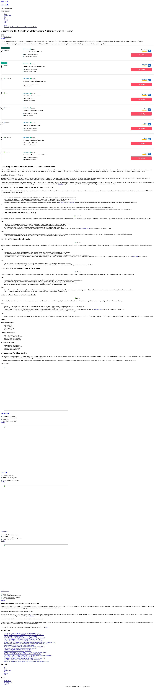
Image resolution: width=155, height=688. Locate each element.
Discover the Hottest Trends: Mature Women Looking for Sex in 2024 (21, 633)
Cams (5, 21)
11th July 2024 (4, 38)
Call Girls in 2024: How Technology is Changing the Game (19, 645)
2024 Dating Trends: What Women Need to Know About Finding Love (22, 659)
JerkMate (4, 531)
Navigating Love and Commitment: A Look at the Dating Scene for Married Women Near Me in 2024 (29, 642)
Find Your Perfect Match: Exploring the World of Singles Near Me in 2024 (22, 639)
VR (5, 22)
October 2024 (7, 681)
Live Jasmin (5, 413)
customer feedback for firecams (66, 202)
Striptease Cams (98, 309)
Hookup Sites (7, 15)
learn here (60, 184)
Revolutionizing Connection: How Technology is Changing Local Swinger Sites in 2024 (26, 643)
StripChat (4, 472)
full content (135, 256)
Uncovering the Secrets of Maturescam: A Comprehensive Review (20, 27)
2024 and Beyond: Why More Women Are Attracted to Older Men (20, 636)
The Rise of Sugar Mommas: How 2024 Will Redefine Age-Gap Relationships (23, 640)
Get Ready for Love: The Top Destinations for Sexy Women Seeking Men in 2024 (24, 638)
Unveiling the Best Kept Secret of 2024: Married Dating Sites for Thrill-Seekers (24, 635)
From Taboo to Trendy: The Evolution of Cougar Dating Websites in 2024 (22, 654)
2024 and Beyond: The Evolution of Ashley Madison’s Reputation (20, 648)
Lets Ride (5, 5)
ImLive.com (5, 591)
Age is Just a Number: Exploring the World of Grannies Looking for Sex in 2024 (24, 646)
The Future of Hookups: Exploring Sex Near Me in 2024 (18, 649)
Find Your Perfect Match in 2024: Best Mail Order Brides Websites (20, 656)
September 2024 (8, 682)
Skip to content (4, 1)
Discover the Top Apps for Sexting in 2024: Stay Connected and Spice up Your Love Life (26, 661)
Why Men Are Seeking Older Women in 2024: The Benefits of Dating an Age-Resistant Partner (28, 655)
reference (31, 616)
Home (5, 14)
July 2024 (6, 684)
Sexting (6, 19)
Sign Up (3, 422)
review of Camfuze (85, 228)
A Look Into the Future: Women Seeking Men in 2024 (17, 651)
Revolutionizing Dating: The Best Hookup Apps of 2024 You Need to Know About (25, 652)
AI (4, 18)
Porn (5, 17)
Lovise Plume (7, 37)
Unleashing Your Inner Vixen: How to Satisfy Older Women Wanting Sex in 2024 (24, 658)
